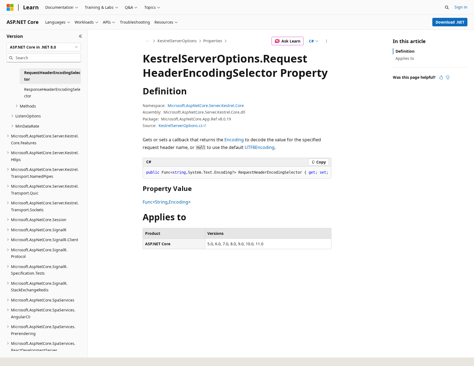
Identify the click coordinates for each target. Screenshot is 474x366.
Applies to (405, 58)
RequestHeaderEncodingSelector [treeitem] (52, 76)
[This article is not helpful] (447, 77)
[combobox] (44, 47)
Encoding (234, 140)
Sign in (461, 7)
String (161, 202)
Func (148, 202)
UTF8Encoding (260, 147)
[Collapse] (80, 36)
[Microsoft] (10, 7)
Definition (405, 51)
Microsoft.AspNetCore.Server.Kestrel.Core (206, 105)
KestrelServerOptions (177, 40)
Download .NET (450, 22)
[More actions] (326, 41)
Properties (212, 40)
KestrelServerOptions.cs (181, 125)
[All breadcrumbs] (147, 41)
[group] (237, 173)
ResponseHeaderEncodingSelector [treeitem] (52, 93)
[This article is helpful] (441, 77)
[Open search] (446, 7)
